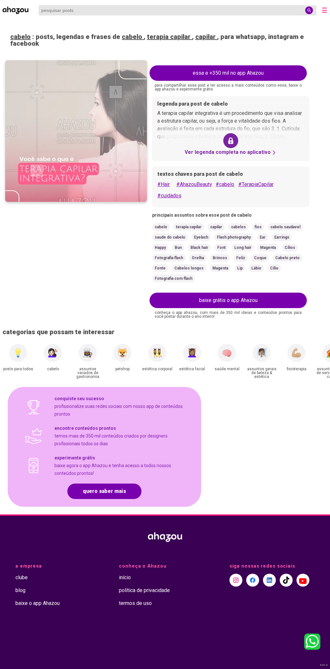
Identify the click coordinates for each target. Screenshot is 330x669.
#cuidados (169, 196)
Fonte (160, 268)
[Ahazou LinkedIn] (269, 580)
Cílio (274, 268)
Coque (260, 258)
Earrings (281, 237)
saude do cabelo (170, 237)
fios (258, 227)
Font (221, 247)
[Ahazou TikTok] (286, 580)
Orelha (198, 258)
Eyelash (201, 237)
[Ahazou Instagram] (235, 580)
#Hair (163, 184)
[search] (309, 10)
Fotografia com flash (173, 278)
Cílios (290, 247)
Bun (178, 247)
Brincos (220, 258)
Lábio (256, 268)
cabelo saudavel (285, 227)
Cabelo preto (287, 258)
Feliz (240, 258)
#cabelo (225, 184)
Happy (160, 247)
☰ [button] (324, 10)
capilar (206, 37)
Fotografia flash (169, 258)
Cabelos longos (189, 268)
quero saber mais (104, 491)
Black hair (199, 247)
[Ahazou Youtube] (302, 580)
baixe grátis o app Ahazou (228, 300)
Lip (240, 268)
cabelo (20, 37)
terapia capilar (169, 37)
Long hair (242, 247)
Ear (263, 237)
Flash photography (234, 237)
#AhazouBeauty (194, 184)
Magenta (268, 247)
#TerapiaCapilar (256, 184)
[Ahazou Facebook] (252, 580)
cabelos (238, 227)
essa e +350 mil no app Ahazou (228, 73)
